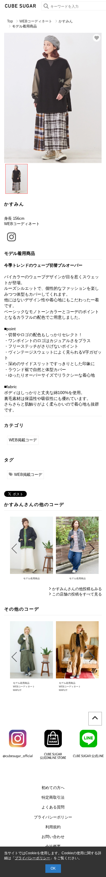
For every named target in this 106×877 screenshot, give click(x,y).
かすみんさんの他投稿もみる (77, 589)
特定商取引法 (53, 797)
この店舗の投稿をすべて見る (77, 594)
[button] (14, 548)
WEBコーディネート (35, 21)
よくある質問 (53, 807)
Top (10, 21)
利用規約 (53, 827)
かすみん (66, 21)
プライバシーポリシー (53, 817)
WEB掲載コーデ (23, 440)
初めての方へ (53, 787)
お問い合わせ (53, 836)
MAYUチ (17, 690)
